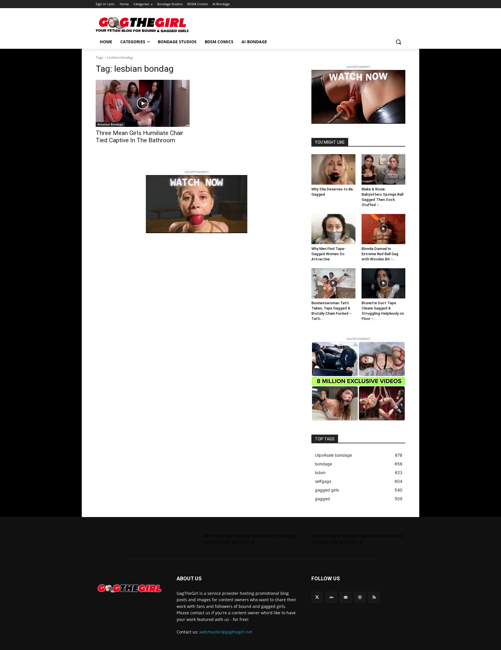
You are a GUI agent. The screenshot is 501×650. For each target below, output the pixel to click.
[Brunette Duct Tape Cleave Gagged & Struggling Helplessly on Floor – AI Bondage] (384, 283)
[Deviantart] (331, 597)
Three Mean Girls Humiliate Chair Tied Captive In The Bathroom (139, 136)
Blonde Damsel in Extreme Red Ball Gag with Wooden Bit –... (380, 253)
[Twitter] (317, 597)
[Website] (360, 597)
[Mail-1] (345, 597)
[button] (398, 42)
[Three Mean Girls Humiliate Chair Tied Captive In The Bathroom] (143, 103)
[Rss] (374, 597)
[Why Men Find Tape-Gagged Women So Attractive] (333, 229)
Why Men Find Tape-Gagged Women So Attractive (328, 253)
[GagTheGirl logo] (129, 588)
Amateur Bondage (110, 124)
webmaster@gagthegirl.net (225, 632)
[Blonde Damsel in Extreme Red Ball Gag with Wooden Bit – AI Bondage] (384, 229)
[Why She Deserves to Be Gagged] (333, 169)
